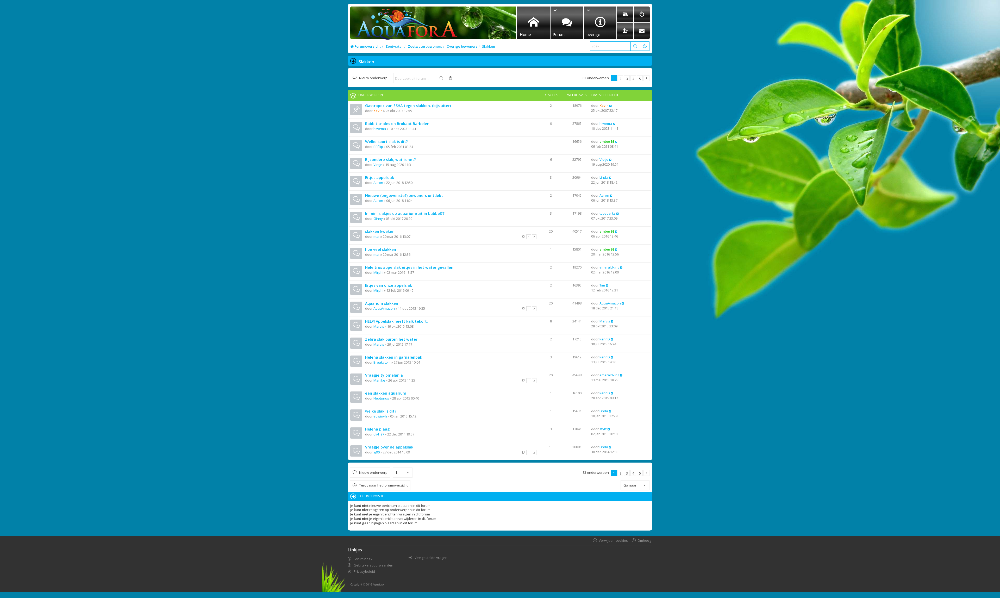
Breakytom (382, 362)
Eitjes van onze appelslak (388, 285)
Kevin (378, 110)
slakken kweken (380, 231)
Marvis (378, 326)
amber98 (606, 141)
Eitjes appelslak (379, 177)
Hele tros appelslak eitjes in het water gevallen (409, 267)
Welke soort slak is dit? (386, 141)
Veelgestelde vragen (431, 557)
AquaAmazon (384, 308)
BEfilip (378, 146)
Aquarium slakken (381, 303)
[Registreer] (625, 31)
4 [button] (633, 79)
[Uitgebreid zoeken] (450, 78)
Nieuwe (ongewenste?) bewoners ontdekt (404, 195)
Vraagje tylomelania (384, 375)
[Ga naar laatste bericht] (610, 105)
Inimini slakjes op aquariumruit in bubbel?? (405, 213)
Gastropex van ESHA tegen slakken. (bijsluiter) (408, 105)
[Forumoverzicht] (405, 25)
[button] (646, 78)
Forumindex (363, 559)
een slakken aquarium (385, 393)
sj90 (376, 452)
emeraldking (609, 267)
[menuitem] (625, 14)
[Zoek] (635, 46)
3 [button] (627, 79)
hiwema (379, 128)
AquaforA (378, 584)
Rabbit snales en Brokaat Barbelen (397, 123)
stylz (603, 429)
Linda (603, 177)
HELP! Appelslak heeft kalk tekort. (396, 321)
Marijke (379, 380)
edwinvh (380, 416)
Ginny (378, 218)
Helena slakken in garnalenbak (393, 357)
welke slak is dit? (380, 411)
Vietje (377, 164)
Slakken (366, 62)
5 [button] (640, 79)
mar (376, 236)
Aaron (378, 182)
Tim (602, 285)
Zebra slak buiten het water (391, 339)
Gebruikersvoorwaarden (373, 565)
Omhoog (644, 540)
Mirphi (378, 272)
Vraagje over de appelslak (389, 447)
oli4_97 (378, 434)
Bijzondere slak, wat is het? (390, 159)
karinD (604, 339)
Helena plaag (377, 429)
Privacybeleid (364, 571)
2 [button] (620, 79)
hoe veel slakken (380, 249)
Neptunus (381, 398)
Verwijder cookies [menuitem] (613, 540)
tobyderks (607, 213)
